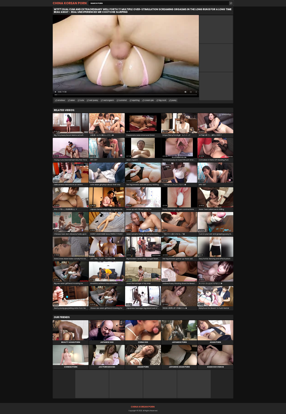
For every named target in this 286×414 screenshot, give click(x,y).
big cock (162, 100)
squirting (135, 100)
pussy (173, 100)
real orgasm (108, 100)
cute (82, 100)
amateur (61, 100)
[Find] (231, 3)
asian (72, 100)
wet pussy (93, 100)
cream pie (149, 100)
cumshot (123, 100)
